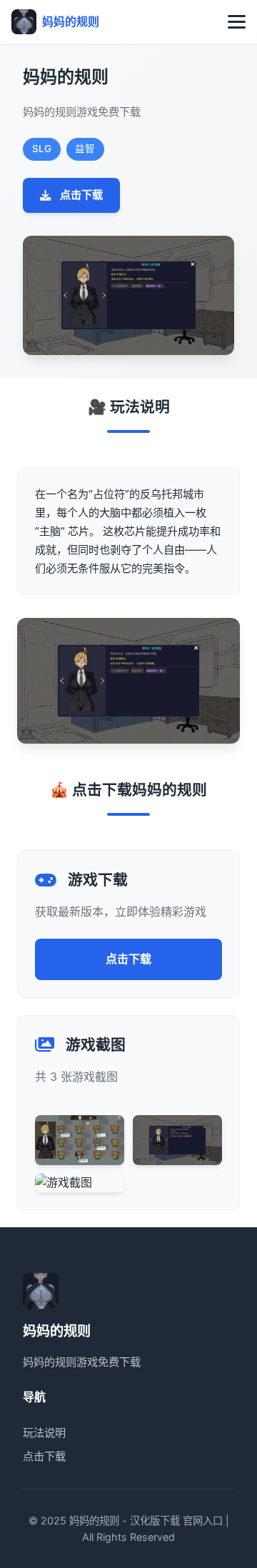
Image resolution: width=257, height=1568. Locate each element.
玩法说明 (44, 1432)
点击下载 (81, 194)
